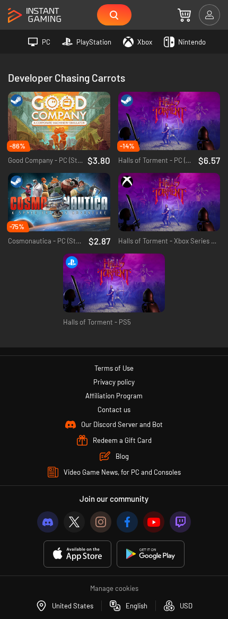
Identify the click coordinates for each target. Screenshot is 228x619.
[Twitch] (180, 522)
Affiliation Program (114, 395)
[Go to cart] (184, 15)
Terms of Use (114, 368)
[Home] (34, 15)
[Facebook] (127, 522)
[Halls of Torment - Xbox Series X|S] (169, 202)
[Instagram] (100, 522)
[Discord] (47, 522)
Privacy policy (114, 382)
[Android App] (151, 554)
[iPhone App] (77, 554)
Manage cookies (114, 588)
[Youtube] (153, 522)
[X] (74, 522)
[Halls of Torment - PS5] (114, 283)
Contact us (114, 409)
